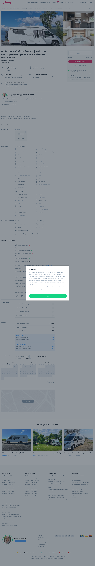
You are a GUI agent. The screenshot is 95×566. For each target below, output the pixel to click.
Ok (48, 296)
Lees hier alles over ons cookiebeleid (50, 291)
